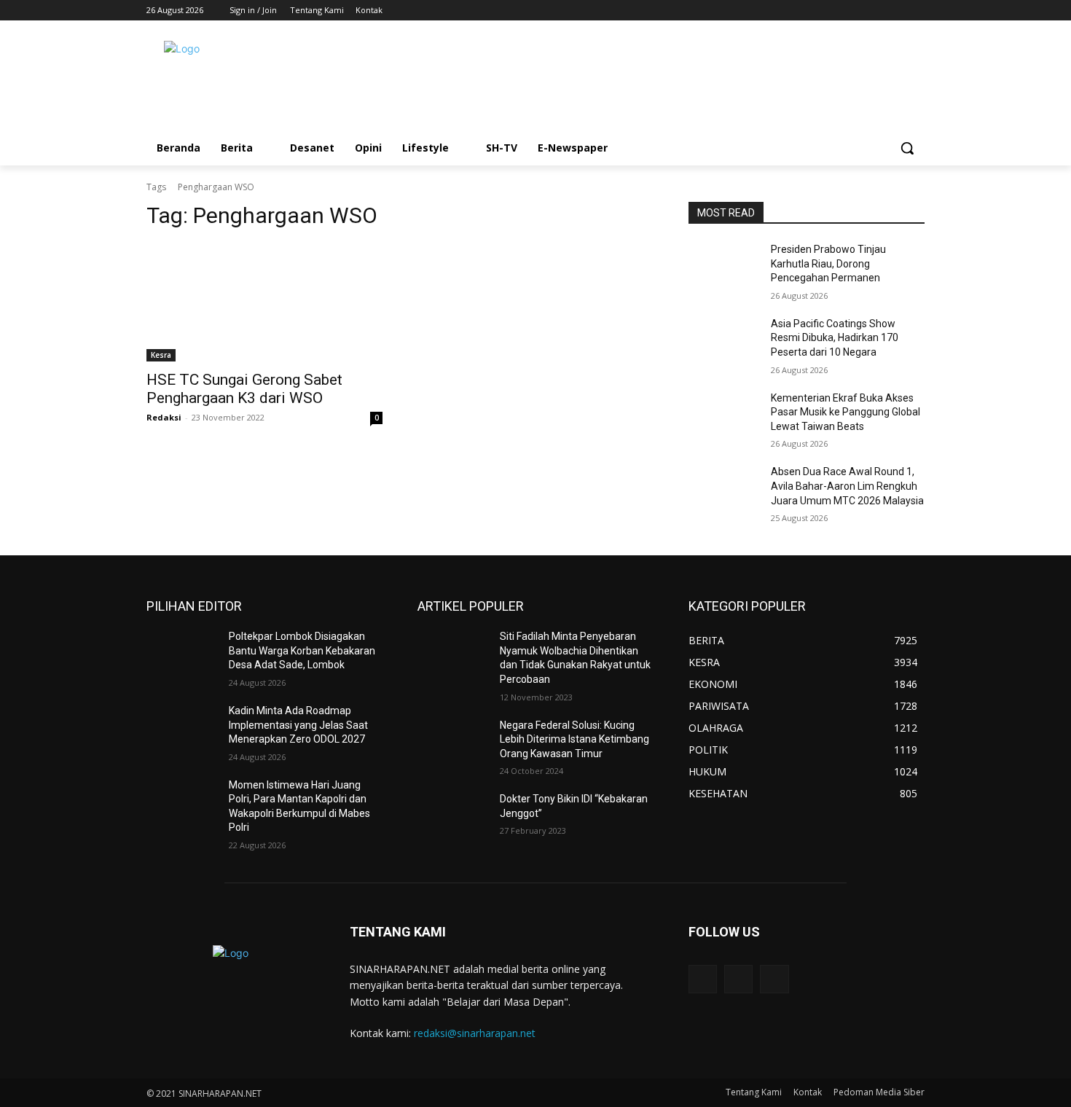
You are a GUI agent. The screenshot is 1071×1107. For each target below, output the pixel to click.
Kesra (161, 355)
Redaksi (163, 417)
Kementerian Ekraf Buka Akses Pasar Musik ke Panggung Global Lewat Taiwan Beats (845, 412)
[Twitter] (895, 10)
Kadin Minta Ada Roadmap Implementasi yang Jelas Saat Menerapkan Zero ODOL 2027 (298, 725)
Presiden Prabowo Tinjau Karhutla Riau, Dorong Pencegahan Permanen (828, 263)
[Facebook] (876, 10)
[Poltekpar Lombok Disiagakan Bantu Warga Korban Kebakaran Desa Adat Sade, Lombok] (181, 654)
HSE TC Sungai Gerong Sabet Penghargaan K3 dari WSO (244, 389)
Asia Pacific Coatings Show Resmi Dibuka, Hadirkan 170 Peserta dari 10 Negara (834, 338)
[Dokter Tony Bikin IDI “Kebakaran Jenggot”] (452, 817)
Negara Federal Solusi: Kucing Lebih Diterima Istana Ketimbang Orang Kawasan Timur (574, 739)
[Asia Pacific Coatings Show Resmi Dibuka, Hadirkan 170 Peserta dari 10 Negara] (723, 342)
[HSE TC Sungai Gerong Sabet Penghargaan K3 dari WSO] (264, 302)
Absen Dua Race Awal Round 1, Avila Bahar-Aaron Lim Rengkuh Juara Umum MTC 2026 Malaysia (847, 486)
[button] (907, 147)
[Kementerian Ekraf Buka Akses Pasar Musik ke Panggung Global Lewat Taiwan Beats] (723, 416)
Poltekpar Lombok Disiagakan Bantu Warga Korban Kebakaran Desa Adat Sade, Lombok (302, 650)
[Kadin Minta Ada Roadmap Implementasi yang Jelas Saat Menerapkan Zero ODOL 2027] (181, 729)
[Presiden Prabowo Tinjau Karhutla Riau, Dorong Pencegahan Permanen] (723, 267)
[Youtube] (916, 10)
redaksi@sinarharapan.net (475, 1033)
